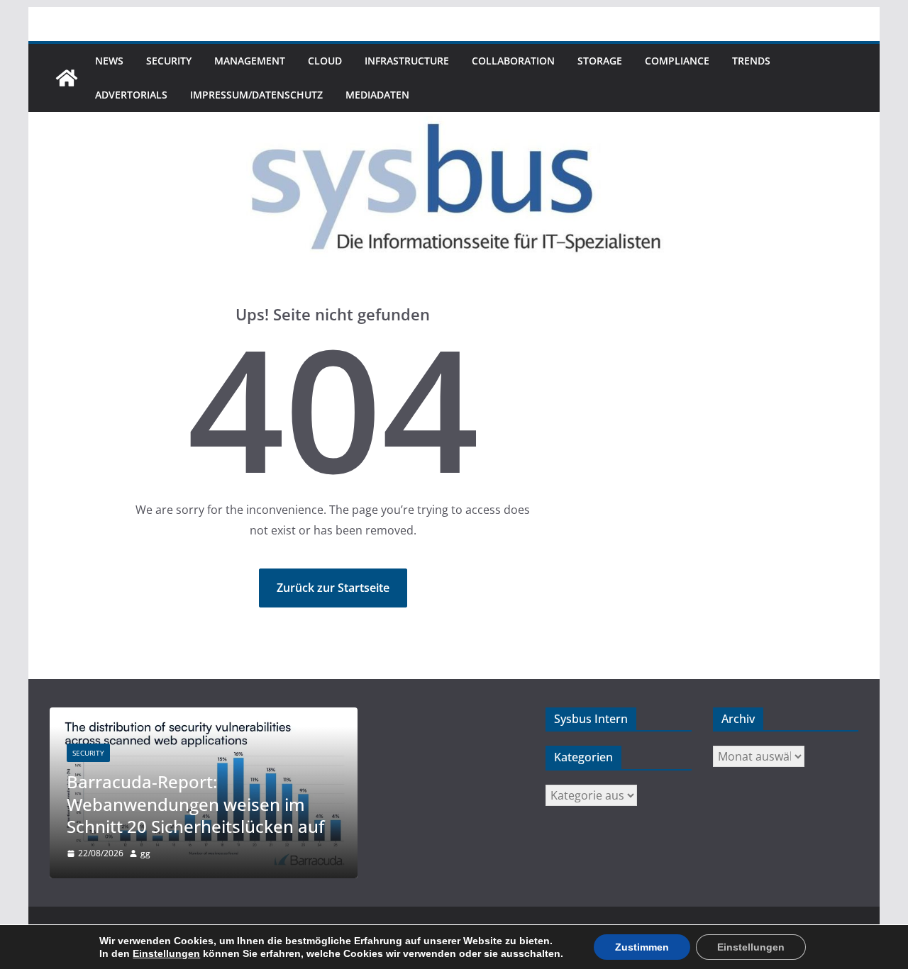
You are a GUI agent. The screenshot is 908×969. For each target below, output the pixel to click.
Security (169, 60)
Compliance (677, 60)
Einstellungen (166, 953)
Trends (751, 60)
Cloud (325, 60)
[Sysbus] (67, 78)
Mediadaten (377, 94)
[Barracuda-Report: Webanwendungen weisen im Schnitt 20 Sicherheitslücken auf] (204, 716)
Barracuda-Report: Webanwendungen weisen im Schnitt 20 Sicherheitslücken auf (195, 803)
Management (249, 60)
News (109, 60)
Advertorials (131, 94)
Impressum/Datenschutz (256, 94)
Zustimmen (642, 947)
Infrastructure (407, 60)
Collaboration (513, 60)
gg (145, 853)
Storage (599, 60)
